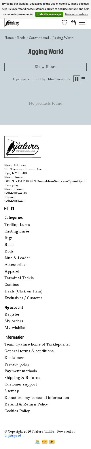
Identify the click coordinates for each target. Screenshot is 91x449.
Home (9, 38)
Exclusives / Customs (23, 297)
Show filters (45, 66)
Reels (21, 38)
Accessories (14, 264)
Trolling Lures (17, 224)
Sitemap (11, 390)
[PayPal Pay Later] (52, 442)
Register (12, 314)
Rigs (8, 237)
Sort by (40, 79)
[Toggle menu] (82, 22)
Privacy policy (17, 364)
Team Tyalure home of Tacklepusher (37, 344)
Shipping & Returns (22, 377)
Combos (11, 284)
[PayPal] (44, 442)
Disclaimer (14, 357)
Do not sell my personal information (36, 397)
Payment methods (20, 370)
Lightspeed (12, 435)
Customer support (20, 384)
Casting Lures (17, 231)
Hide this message (49, 14)
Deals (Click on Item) (23, 291)
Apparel (11, 271)
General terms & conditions (29, 350)
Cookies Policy (17, 410)
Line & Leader (17, 257)
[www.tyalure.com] (12, 22)
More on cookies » (76, 14)
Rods (8, 251)
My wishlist (14, 327)
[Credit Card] (37, 442)
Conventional (39, 38)
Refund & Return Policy (26, 404)
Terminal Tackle (19, 277)
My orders (13, 320)
